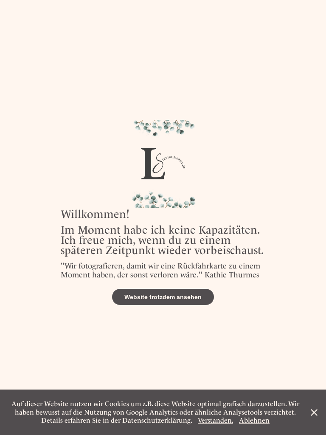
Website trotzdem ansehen (163, 297)
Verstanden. (215, 420)
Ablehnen (254, 420)
